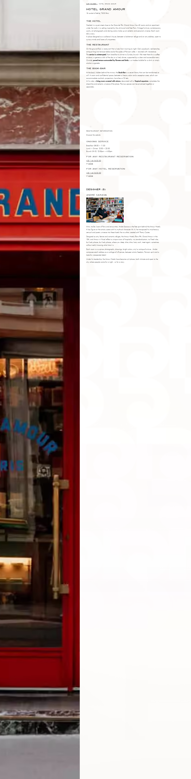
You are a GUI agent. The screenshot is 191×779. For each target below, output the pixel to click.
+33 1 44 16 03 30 (93, 160)
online (90, 163)
